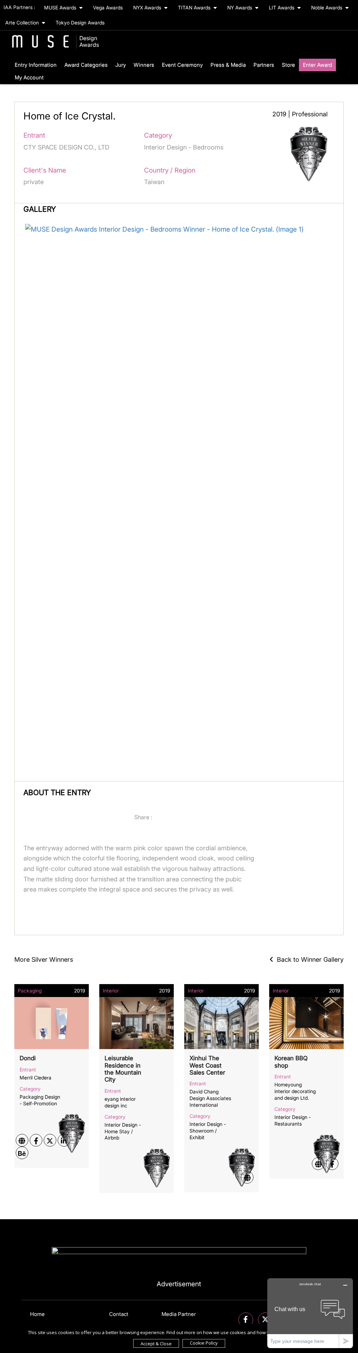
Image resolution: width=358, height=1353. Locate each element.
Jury (120, 64)
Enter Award (317, 64)
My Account (29, 77)
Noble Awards (327, 7)
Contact (118, 1314)
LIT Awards (282, 7)
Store (288, 64)
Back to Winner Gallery (308, 959)
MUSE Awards (61, 7)
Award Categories (86, 64)
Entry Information (36, 64)
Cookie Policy (204, 1343)
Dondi (28, 1058)
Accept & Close (156, 1343)
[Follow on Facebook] (245, 1320)
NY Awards (240, 7)
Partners (263, 64)
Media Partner (179, 1314)
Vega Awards (108, 7)
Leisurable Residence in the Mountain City (123, 1069)
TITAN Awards (195, 7)
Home (37, 1314)
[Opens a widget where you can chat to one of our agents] (310, 1313)
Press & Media (228, 64)
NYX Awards (148, 7)
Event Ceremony (182, 64)
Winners (144, 64)
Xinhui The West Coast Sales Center (207, 1065)
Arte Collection (22, 23)
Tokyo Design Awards (80, 23)
